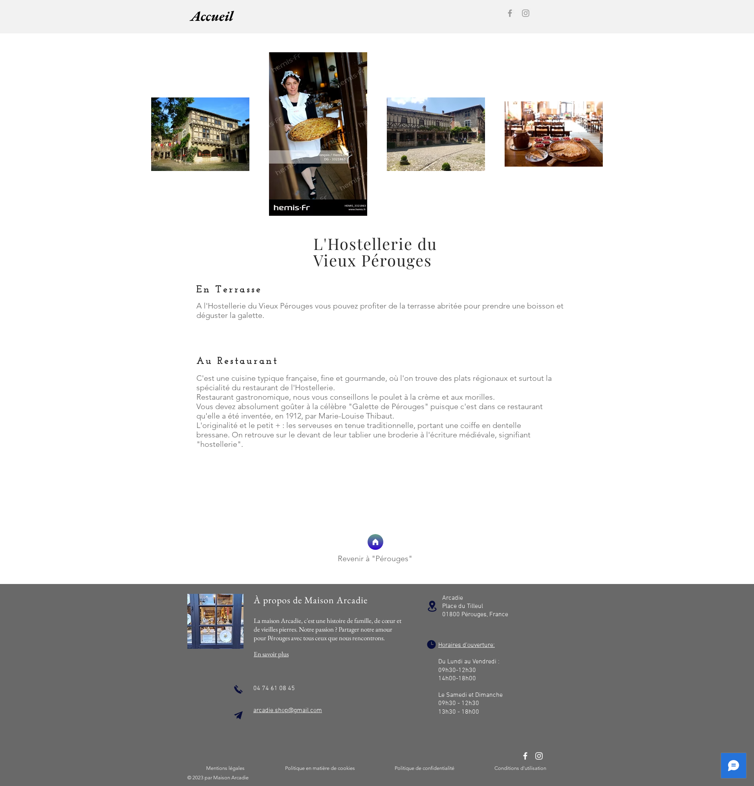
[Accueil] (375, 542)
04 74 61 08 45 (274, 688)
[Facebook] (510, 13)
